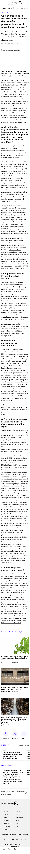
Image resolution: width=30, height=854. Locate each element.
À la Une (4, 8)
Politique (22, 8)
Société (17, 814)
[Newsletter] (15, 734)
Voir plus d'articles (24, 745)
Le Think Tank (8, 844)
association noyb (15, 110)
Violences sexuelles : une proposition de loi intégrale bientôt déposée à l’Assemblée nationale (12, 755)
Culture (6, 817)
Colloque (6, 814)
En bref (9, 851)
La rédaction (10, 40)
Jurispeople (7, 826)
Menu (26, 851)
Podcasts (21, 851)
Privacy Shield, (23, 117)
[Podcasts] (6, 734)
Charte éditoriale (19, 844)
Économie (15, 8)
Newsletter (14, 851)
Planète (17, 820)
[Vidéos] (24, 734)
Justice (10, 8)
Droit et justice (19, 817)
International (10, 791)
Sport (16, 826)
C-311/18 (22, 85)
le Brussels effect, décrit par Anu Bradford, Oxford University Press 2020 (14, 620)
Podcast (25, 834)
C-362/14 (17, 89)
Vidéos (19, 834)
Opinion (6, 829)
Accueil (4, 851)
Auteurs (6, 811)
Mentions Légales (15, 846)
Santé (16, 823)
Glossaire (13, 834)
